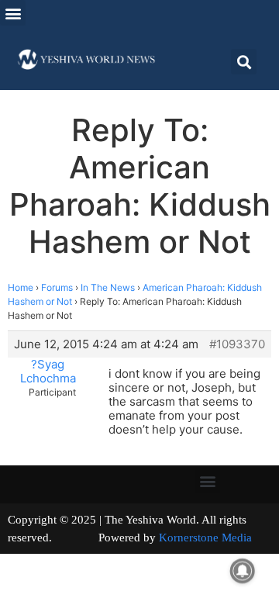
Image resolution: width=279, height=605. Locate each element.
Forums (57, 287)
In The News (108, 287)
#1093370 (237, 344)
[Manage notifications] (242, 570)
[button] (13, 13)
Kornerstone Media (205, 537)
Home (20, 287)
